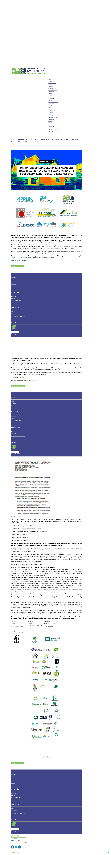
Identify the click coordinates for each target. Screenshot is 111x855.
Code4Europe (51, 131)
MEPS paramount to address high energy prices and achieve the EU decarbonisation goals (46, 139)
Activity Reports (52, 88)
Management (51, 86)
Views (12, 282)
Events (50, 122)
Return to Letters (17, 266)
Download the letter (46, 757)
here (23, 377)
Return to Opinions (18, 386)
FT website (34, 380)
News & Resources (52, 117)
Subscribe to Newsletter (18, 316)
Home (49, 107)
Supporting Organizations (18, 837)
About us (50, 109)
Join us (50, 124)
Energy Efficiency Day (53, 129)
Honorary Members (16, 835)
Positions (13, 284)
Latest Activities (25, 141)
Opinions (50, 93)
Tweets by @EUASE (15, 852)
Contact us (14, 313)
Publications (51, 91)
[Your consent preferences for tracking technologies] (108, 852)
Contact (50, 100)
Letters (32, 141)
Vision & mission (52, 83)
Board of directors (16, 300)
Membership (51, 98)
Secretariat (14, 838)
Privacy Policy (15, 332)
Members (50, 85)
